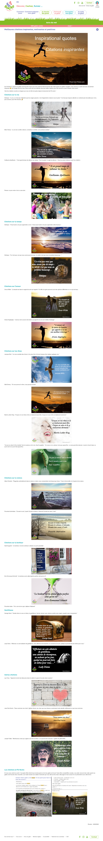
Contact (89, 3)
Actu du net (82, 5)
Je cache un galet (81, 12)
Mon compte (97, 6)
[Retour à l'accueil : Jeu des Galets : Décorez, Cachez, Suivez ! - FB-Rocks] (9, 6)
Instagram (78, 2)
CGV (67, 836)
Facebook (74, 2)
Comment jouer (20, 12)
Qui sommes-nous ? (9, 836)
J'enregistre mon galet (69, 12)
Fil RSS (97, 29)
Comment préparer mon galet (32, 12)
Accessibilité (46, 836)
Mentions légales (37, 836)
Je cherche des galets (45, 12)
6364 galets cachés (37, 26)
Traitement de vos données (58, 836)
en (17, 2)
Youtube (82, 2)
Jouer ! (70, 26)
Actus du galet (90, 5)
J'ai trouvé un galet (57, 12)
